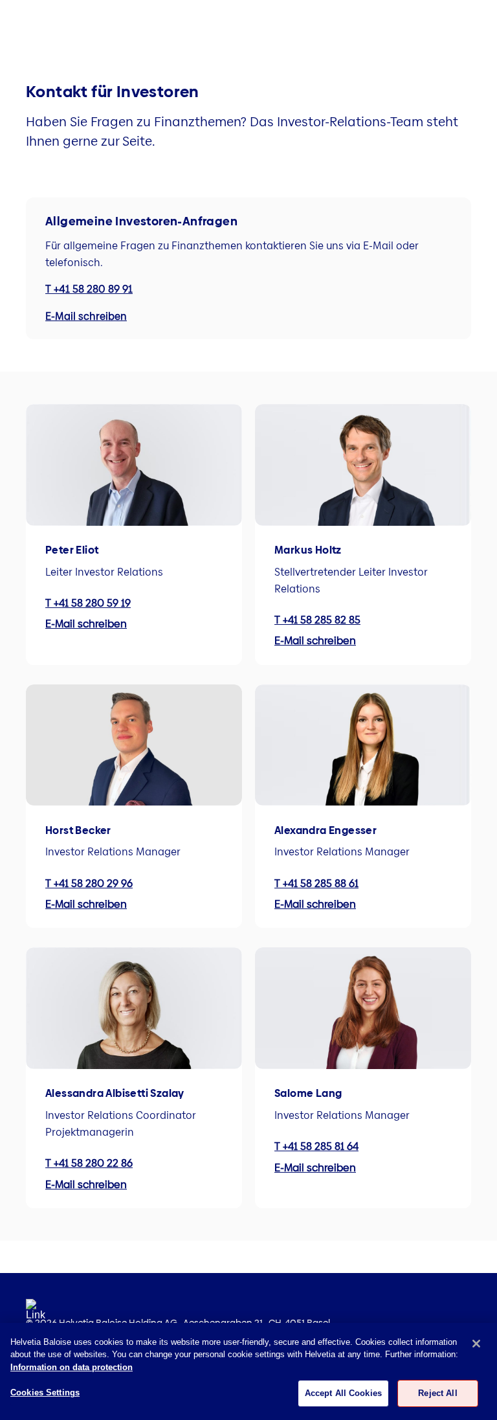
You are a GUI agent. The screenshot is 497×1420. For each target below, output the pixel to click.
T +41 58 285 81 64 (316, 1146)
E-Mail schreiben (86, 316)
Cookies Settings (45, 1392)
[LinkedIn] (35, 1313)
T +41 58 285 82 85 (317, 620)
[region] (248, 1371)
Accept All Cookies (343, 1393)
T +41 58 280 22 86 (89, 1163)
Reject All (437, 1393)
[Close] (476, 1343)
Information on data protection (71, 1367)
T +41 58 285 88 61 (316, 883)
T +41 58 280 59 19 (88, 603)
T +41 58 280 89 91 (89, 289)
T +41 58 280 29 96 (89, 883)
